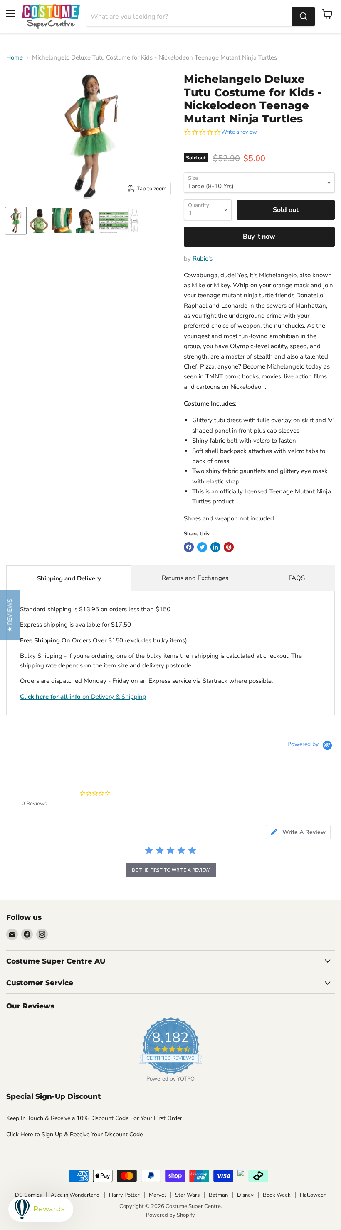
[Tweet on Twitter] (202, 547)
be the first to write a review (171, 870)
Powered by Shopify (170, 1215)
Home (14, 57)
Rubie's (203, 258)
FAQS (297, 578)
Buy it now (259, 236)
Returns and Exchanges (195, 578)
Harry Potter (124, 1195)
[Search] (303, 16)
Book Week (277, 1195)
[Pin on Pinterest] (229, 547)
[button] (10, 615)
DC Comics (28, 1195)
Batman (218, 1195)
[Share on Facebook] (189, 547)
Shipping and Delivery (69, 578)
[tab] (298, 832)
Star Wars (187, 1195)
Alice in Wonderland (75, 1195)
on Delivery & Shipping (83, 696)
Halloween (313, 1195)
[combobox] (189, 16)
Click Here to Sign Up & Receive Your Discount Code (74, 1134)
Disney (245, 1195)
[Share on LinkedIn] (215, 547)
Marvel (157, 1195)
